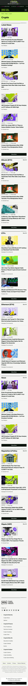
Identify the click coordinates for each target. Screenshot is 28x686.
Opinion (5, 620)
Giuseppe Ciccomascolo (7, 252)
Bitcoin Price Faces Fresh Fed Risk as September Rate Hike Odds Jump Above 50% (13, 85)
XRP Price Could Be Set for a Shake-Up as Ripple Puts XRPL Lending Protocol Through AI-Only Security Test (13, 560)
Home (2, 13)
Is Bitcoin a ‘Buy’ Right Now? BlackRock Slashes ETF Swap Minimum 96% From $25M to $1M (13, 218)
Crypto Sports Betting (9, 657)
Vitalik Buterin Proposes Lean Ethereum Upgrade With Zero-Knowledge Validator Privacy (13, 363)
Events (5, 646)
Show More (14, 154)
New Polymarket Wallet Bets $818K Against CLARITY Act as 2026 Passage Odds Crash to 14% (13, 509)
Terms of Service (21, 663)
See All (25, 160)
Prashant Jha (4, 294)
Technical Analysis (8, 629)
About (4, 663)
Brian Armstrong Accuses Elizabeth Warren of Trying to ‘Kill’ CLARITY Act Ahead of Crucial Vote (12, 41)
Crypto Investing (7, 632)
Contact (9, 663)
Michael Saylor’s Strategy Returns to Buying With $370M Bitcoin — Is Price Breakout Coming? (12, 63)
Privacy (14, 663)
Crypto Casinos (7, 652)
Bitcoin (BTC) (4, 81)
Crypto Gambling (7, 655)
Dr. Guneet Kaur (5, 89)
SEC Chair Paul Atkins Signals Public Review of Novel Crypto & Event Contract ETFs (13, 270)
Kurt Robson (4, 45)
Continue (14, 683)
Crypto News (7, 617)
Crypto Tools (6, 634)
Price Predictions (8, 626)
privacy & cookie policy (14, 680)
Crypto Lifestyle (7, 643)
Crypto (3, 37)
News (6, 13)
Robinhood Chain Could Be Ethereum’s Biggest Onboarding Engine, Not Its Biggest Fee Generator (12, 341)
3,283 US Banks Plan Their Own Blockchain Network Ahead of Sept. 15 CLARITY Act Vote (12, 467)
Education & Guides (8, 641)
